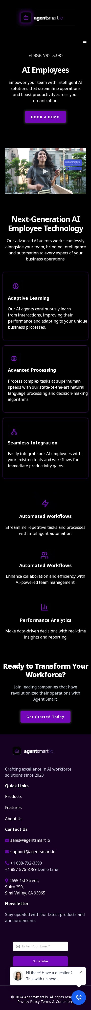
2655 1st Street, (24, 880)
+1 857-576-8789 (21, 869)
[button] (83, 41)
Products (13, 796)
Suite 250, (14, 886)
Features (13, 807)
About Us (13, 818)
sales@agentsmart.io (30, 840)
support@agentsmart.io (32, 851)
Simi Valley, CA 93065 (25, 892)
